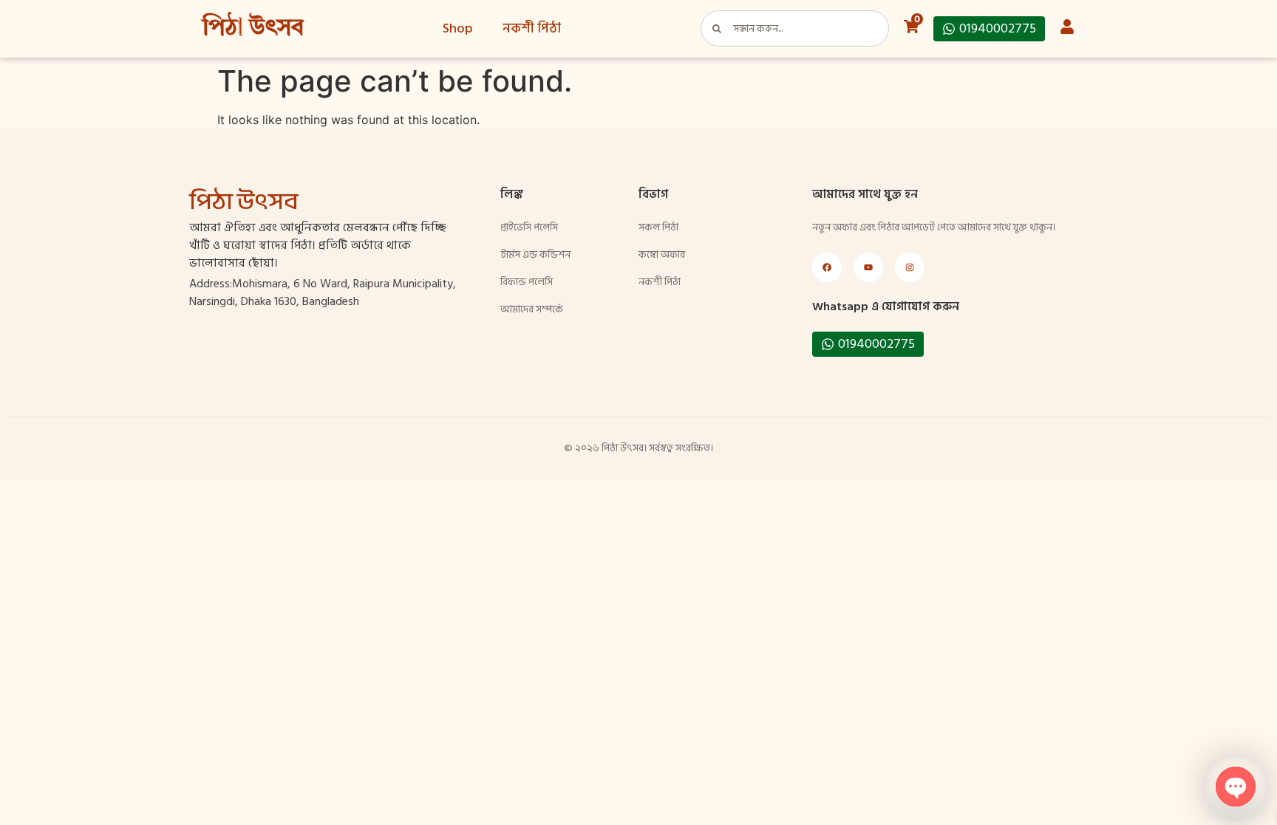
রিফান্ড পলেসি (526, 281)
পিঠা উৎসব (253, 29)
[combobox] (795, 28)
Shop (458, 28)
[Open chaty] (1236, 787)
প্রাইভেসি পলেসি (529, 227)
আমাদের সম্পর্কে (531, 309)
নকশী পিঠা (532, 28)
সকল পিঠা (658, 227)
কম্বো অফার (661, 254)
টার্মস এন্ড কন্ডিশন (535, 254)
